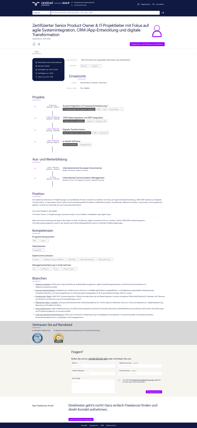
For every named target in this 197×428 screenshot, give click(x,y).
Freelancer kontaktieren (147, 44)
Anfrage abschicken (154, 392)
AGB (102, 425)
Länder (74, 83)
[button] (41, 13)
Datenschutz (111, 425)
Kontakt (84, 425)
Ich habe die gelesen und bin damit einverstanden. (142, 381)
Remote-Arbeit (71, 88)
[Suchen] (163, 13)
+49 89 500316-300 (80, 5)
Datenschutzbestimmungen (143, 380)
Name (74, 363)
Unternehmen (124, 371)
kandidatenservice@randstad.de (84, 2)
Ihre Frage (76, 378)
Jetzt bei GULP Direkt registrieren (81, 419)
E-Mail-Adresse (78, 371)
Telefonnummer (125, 363)
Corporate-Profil (71, 60)
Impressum (93, 425)
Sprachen (73, 65)
